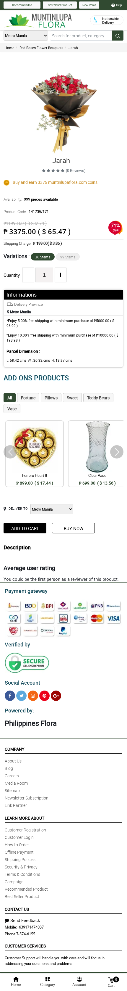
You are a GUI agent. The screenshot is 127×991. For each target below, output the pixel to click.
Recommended (22, 5)
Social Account (22, 682)
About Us (13, 761)
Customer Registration (25, 830)
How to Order (17, 844)
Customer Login (19, 837)
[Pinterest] (44, 696)
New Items (89, 5)
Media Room (16, 783)
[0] (111, 979)
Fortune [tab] (28, 397)
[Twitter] (21, 696)
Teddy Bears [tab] (98, 397)
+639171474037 (30, 927)
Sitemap (12, 790)
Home (9, 47)
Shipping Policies (20, 859)
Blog (9, 768)
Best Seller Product (60, 5)
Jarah (73, 47)
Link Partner (16, 805)
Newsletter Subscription (26, 798)
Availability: (31, 199)
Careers (12, 775)
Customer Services (25, 946)
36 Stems (42, 257)
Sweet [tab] (72, 397)
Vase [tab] (12, 408)
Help (119, 5)
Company (14, 749)
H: (61, 360)
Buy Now (73, 528)
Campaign (14, 881)
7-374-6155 (25, 934)
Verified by (17, 644)
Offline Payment (19, 852)
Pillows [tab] (51, 397)
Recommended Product (26, 889)
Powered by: (19, 710)
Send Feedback (25, 920)
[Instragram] (33, 696)
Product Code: (26, 211)
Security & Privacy (21, 867)
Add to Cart (25, 528)
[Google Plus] (56, 696)
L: (16, 360)
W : (39, 360)
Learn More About (24, 818)
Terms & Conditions (22, 874)
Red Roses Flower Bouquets (41, 47)
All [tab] (9, 397)
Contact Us (17, 909)
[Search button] (117, 35)
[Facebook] (10, 696)
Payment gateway (26, 590)
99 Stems (67, 257)
